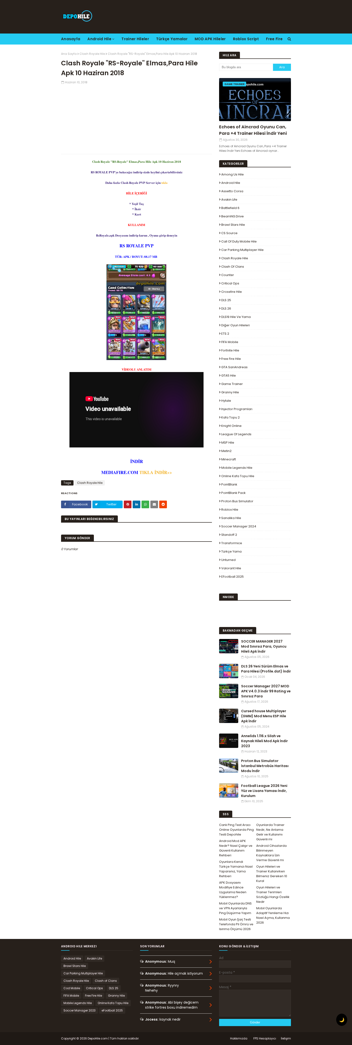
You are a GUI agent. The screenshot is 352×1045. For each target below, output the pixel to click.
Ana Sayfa (69, 54)
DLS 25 (226, 300)
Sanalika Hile (231, 518)
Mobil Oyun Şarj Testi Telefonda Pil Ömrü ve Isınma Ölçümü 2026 (236, 924)
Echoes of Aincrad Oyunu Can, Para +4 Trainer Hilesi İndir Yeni (253, 130)
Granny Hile (230, 392)
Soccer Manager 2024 (238, 526)
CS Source (229, 233)
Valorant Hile (231, 568)
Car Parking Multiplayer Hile (242, 250)
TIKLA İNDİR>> (155, 472)
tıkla (164, 182)
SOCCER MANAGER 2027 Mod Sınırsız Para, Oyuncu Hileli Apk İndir (263, 646)
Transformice (231, 543)
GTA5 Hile (228, 375)
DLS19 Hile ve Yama (236, 317)
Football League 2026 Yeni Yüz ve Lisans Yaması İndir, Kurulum (264, 790)
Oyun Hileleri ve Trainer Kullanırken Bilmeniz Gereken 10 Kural (271, 873)
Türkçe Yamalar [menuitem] (171, 38)
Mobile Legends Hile (236, 467)
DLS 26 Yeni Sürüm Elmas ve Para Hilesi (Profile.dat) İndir (266, 669)
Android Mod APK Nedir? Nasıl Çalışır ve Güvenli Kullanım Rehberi (235, 848)
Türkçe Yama (231, 551)
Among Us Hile (232, 174)
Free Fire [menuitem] (274, 38)
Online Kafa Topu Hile (237, 476)
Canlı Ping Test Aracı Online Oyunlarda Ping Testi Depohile (236, 830)
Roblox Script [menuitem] (246, 38)
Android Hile (230, 183)
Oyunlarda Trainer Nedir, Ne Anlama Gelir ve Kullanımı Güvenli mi (270, 832)
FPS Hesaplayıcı (264, 1038)
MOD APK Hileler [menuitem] (210, 38)
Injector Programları (236, 409)
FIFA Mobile (229, 342)
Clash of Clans (232, 266)
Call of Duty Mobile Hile (239, 241)
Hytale (226, 400)
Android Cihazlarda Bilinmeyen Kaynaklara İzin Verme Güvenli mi (271, 852)
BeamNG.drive (232, 216)
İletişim (286, 1038)
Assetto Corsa (232, 191)
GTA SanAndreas (234, 367)
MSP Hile (227, 442)
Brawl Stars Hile (233, 224)
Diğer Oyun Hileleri (235, 325)
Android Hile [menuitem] (99, 38)
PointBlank (229, 484)
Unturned (228, 560)
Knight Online (231, 426)
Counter (227, 275)
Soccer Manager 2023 (79, 1010)
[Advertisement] (136, 118)
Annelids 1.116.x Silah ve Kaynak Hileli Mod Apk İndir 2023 (264, 741)
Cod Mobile (71, 988)
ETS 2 (225, 333)
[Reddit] (163, 504)
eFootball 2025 (232, 576)
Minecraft (228, 459)
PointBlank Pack (233, 493)
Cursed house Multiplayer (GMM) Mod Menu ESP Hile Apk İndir (263, 716)
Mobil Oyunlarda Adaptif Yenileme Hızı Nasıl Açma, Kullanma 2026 (273, 915)
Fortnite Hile (230, 350)
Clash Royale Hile (92, 54)
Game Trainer (232, 384)
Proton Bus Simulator (237, 501)
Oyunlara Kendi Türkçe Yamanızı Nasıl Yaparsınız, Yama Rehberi (236, 868)
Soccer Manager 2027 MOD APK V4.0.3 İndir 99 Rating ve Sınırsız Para (266, 691)
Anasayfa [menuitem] (70, 38)
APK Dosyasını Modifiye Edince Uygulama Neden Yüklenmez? (232, 889)
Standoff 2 (229, 534)
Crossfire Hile (231, 291)
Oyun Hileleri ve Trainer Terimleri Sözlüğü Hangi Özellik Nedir (273, 894)
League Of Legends (236, 434)
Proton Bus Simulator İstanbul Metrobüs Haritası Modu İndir (265, 765)
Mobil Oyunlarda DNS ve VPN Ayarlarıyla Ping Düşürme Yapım (235, 908)
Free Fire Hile (231, 358)
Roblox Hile (229, 509)
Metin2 (226, 451)
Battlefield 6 (230, 208)
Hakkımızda (238, 1038)
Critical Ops (230, 283)
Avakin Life (229, 199)
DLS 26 (226, 308)
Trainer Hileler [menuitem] (135, 38)
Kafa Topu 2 (230, 417)
